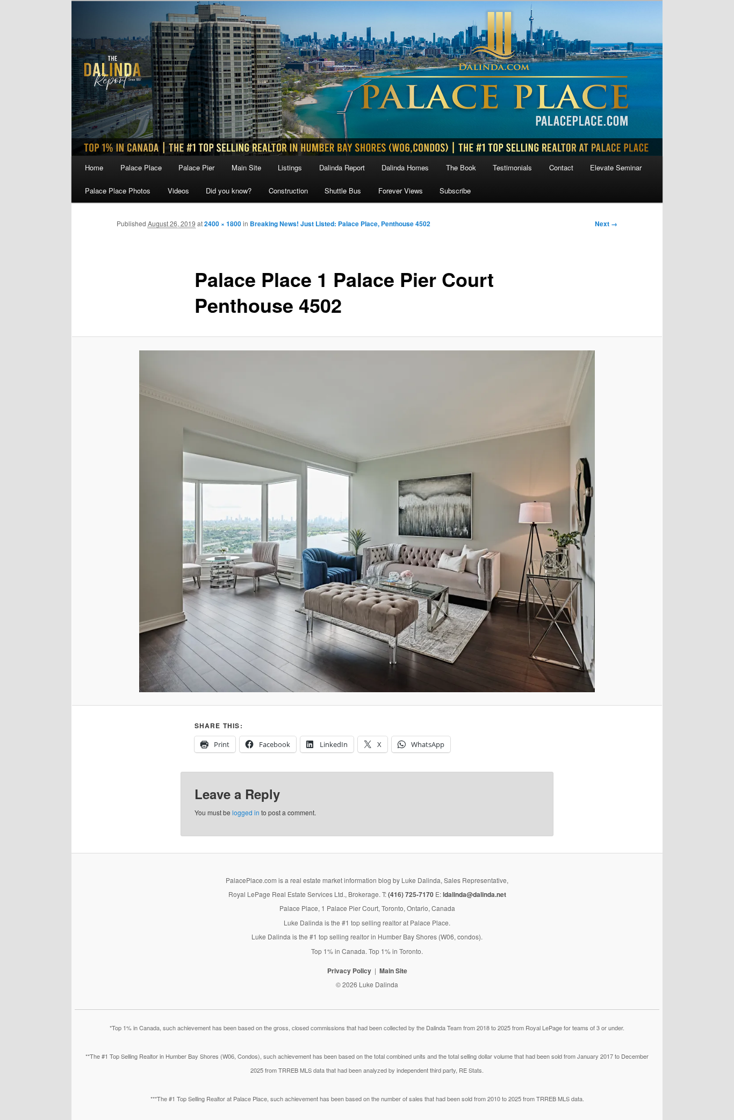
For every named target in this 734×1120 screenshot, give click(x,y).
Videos (178, 190)
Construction (288, 190)
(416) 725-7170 (411, 894)
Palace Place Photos (117, 190)
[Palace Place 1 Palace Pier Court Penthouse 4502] (367, 521)
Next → (606, 223)
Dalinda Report (342, 167)
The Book (461, 167)
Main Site (246, 167)
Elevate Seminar (616, 167)
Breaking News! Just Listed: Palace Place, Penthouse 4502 (340, 223)
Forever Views (400, 190)
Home (94, 167)
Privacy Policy (349, 970)
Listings (290, 167)
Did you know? (228, 190)
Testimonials (512, 167)
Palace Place (141, 167)
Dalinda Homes (405, 167)
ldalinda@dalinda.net (474, 894)
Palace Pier (196, 167)
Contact (561, 167)
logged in (246, 812)
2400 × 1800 (222, 223)
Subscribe (455, 190)
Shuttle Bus (343, 190)
